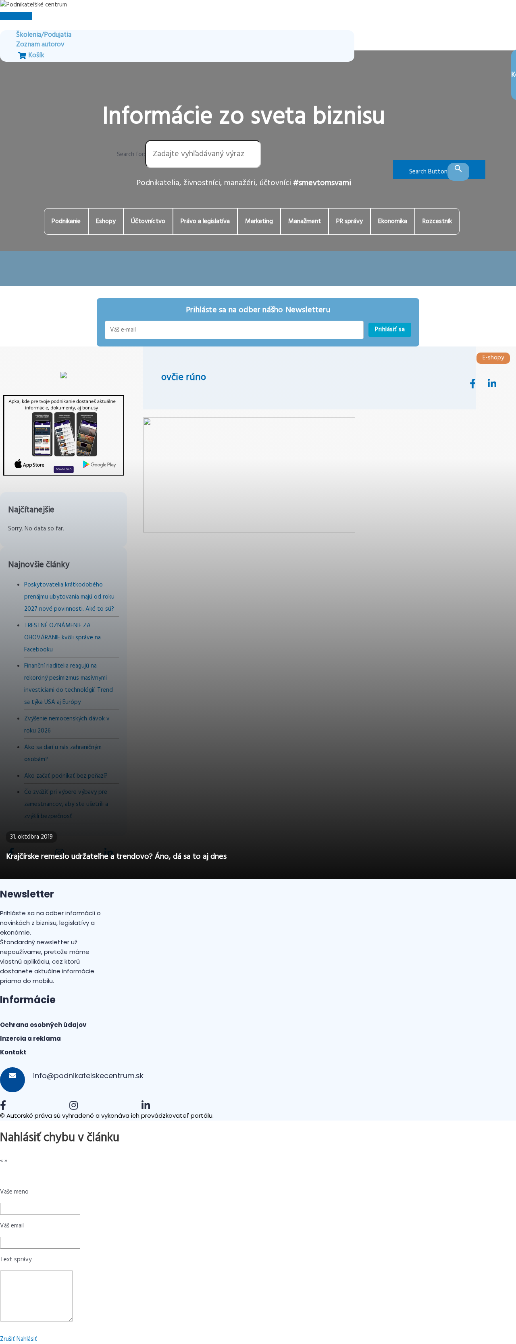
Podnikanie (66, 221)
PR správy (349, 221)
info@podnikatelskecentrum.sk (87, 1076)
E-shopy (493, 358)
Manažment (304, 221)
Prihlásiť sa (390, 329)
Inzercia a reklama (30, 1038)
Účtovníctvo (148, 221)
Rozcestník (437, 221)
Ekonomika (392, 221)
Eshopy (106, 221)
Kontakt (13, 1052)
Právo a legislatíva (205, 221)
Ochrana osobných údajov (43, 1025)
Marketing (259, 221)
